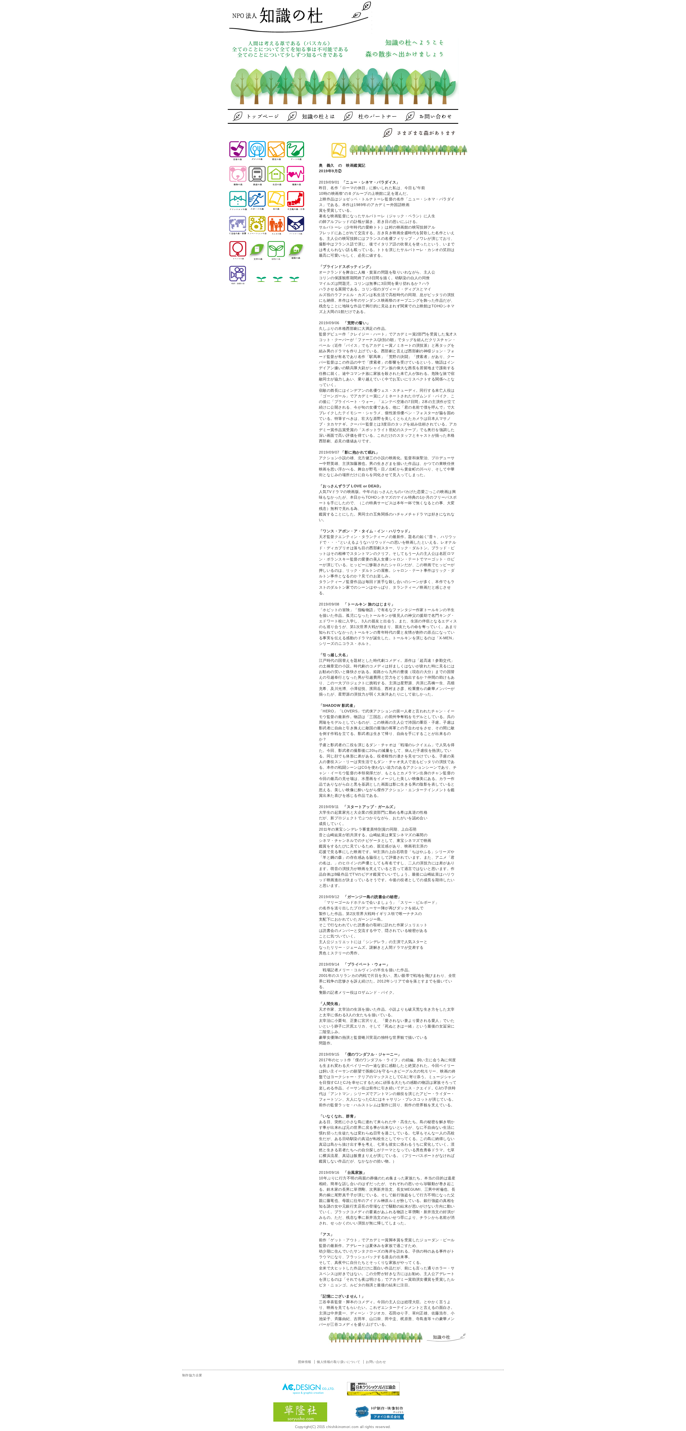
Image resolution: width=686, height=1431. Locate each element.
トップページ (258, 116)
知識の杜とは (312, 116)
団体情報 (304, 1362)
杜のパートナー (366, 116)
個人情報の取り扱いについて (338, 1362)
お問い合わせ (419, 116)
